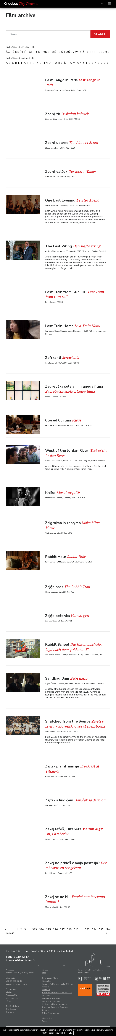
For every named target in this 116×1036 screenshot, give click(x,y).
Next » (108, 931)
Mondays (46, 995)
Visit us (9, 992)
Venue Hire (47, 1018)
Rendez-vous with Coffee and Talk (57, 992)
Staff (44, 972)
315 (48, 929)
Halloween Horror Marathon (54, 1004)
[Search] (102, 3)
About (45, 970)
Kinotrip (45, 986)
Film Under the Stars (51, 998)
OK (70, 1033)
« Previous (9, 931)
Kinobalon (46, 981)
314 (41, 929)
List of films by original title (20, 58)
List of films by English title (20, 47)
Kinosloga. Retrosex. (51, 1001)
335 (101, 929)
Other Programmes (50, 1013)
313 (34, 929)
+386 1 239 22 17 (17, 957)
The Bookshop (12, 1006)
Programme (11, 989)
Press (44, 1021)
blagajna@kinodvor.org (20, 960)
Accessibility (11, 995)
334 (94, 929)
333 (87, 929)
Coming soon (12, 998)
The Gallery (11, 1009)
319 (76, 929)
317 (62, 929)
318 (69, 929)
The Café (10, 1012)
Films (8, 1001)
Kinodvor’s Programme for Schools (58, 984)
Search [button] (100, 34)
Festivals (46, 989)
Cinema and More (50, 978)
